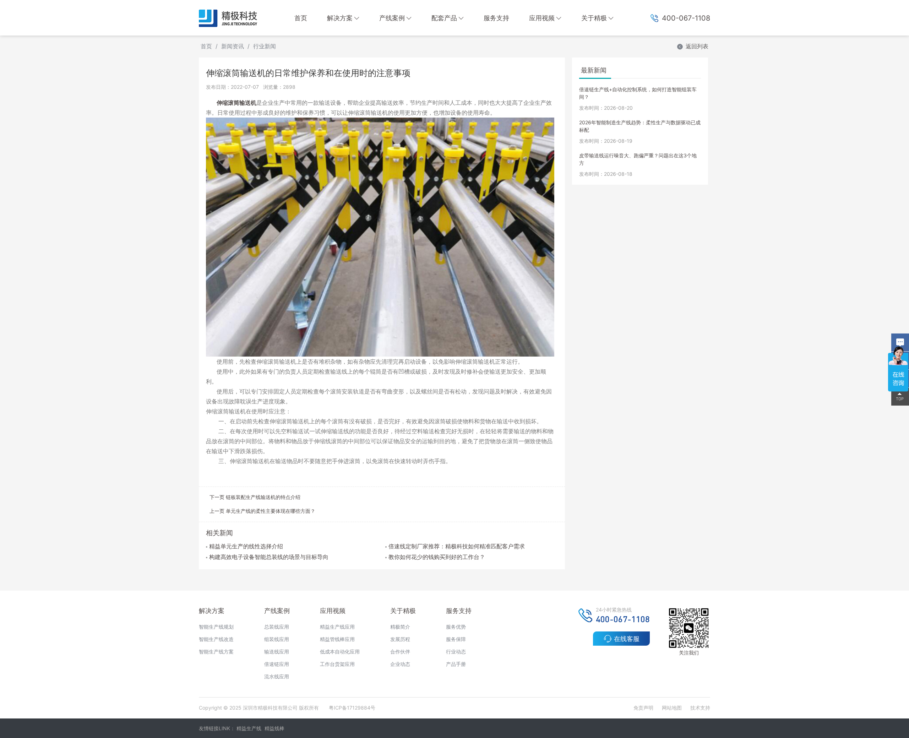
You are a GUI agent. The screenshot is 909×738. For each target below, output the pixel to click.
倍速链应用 (276, 664)
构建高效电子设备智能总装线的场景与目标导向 (268, 556)
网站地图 (672, 708)
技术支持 (700, 708)
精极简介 (400, 627)
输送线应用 (276, 652)
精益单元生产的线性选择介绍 (246, 546)
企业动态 (400, 664)
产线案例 (392, 18)
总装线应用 (276, 627)
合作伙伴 (400, 652)
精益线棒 (274, 728)
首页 (300, 18)
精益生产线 (248, 728)
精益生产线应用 (337, 627)
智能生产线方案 (216, 652)
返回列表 (697, 46)
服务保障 (456, 639)
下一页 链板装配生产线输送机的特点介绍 (254, 497)
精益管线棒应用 (337, 639)
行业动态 (456, 652)
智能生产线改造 (216, 639)
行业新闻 (264, 46)
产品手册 (456, 664)
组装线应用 (276, 639)
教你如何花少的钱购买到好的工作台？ (436, 556)
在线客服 (626, 638)
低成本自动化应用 (340, 652)
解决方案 (340, 18)
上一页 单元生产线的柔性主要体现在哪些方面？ (262, 511)
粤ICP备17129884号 (352, 708)
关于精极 (594, 18)
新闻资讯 (232, 46)
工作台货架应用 (337, 664)
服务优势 (456, 627)
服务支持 (496, 18)
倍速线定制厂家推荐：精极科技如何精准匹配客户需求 (456, 546)
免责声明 (644, 708)
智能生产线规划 (216, 627)
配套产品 (444, 18)
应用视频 (542, 18)
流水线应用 (276, 676)
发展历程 (400, 639)
